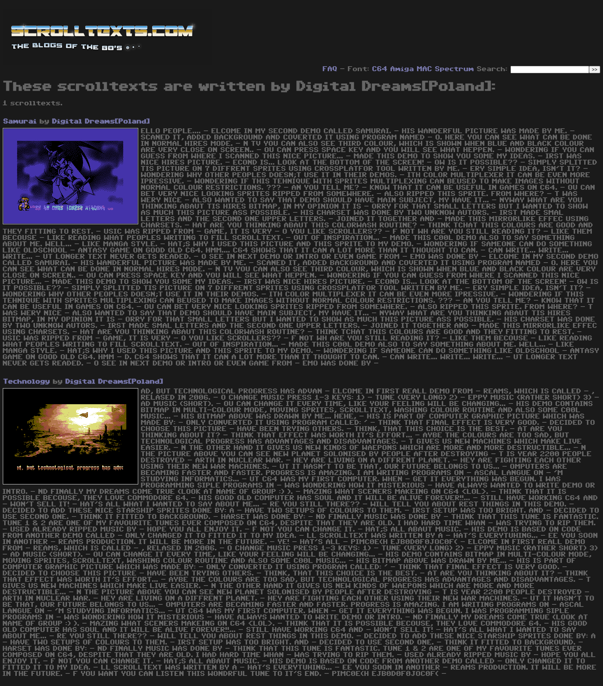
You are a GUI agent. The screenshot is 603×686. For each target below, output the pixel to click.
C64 (380, 69)
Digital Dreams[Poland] (101, 121)
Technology (26, 381)
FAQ (330, 69)
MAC (424, 69)
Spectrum (454, 69)
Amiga (402, 69)
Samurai (20, 121)
